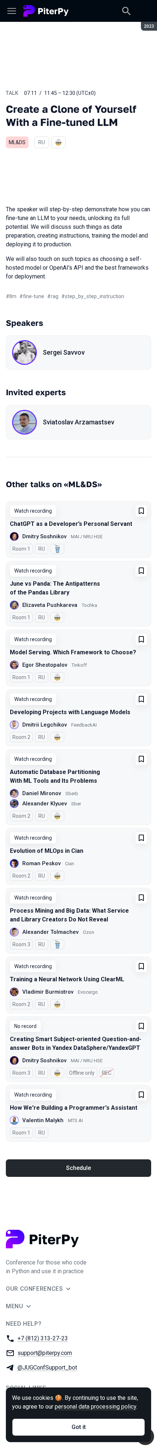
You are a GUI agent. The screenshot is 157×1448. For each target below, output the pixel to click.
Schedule (78, 1167)
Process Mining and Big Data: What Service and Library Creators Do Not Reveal (69, 915)
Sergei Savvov (64, 352)
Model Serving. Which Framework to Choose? (73, 652)
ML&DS (17, 142)
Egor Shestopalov (44, 665)
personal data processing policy (95, 1406)
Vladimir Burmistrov (47, 992)
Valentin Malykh (43, 1120)
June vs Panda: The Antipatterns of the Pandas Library (55, 588)
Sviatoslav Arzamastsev (78, 422)
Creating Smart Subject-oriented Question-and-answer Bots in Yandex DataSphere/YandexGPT (75, 1043)
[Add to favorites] (141, 511)
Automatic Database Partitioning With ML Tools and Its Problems (55, 776)
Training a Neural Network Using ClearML (67, 979)
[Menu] (11, 11)
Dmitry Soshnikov (44, 536)
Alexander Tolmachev (50, 932)
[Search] (126, 11)
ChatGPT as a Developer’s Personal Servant (71, 523)
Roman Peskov (41, 863)
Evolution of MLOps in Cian (46, 850)
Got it (79, 1427)
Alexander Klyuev (44, 803)
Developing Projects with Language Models (70, 712)
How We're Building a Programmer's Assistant (73, 1107)
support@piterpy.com (45, 1352)
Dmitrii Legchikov (44, 725)
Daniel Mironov (41, 793)
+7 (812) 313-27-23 (43, 1338)
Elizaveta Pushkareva (49, 605)
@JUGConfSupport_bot (47, 1367)
